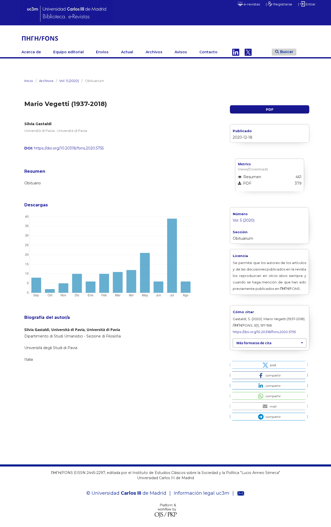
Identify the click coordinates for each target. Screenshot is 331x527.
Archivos (154, 52)
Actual (127, 52)
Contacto (208, 52)
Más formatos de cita (254, 343)
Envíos (102, 52)
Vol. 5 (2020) (69, 81)
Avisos (181, 52)
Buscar (286, 51)
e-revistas (251, 4)
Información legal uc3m (201, 493)
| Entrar (306, 4)
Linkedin (235, 52)
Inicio (28, 81)
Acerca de (31, 52)
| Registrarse (279, 4)
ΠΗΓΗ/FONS (39, 38)
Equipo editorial (68, 52)
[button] (269, 365)
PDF (270, 109)
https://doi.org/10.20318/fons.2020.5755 (69, 148)
